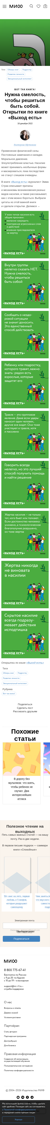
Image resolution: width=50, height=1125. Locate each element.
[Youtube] (18, 1097)
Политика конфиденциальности (19, 1071)
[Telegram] (32, 1097)
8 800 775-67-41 (15, 970)
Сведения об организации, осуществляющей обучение (17, 1060)
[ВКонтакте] (22, 1097)
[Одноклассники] (27, 1097)
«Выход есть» (19, 181)
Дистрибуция (10, 1041)
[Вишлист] (38, 6)
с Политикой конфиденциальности (19, 1109)
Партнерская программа (15, 1036)
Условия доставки (12, 1017)
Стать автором (10, 1032)
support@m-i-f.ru (13, 986)
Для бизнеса (10, 1046)
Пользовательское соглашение (18, 1066)
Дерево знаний (11, 1013)
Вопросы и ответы (12, 1008)
